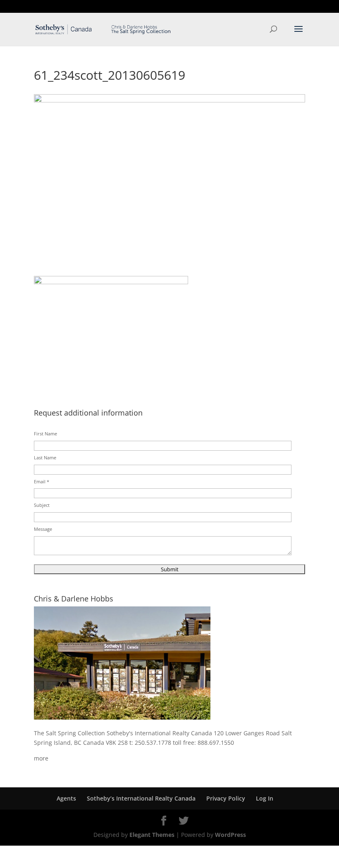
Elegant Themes (151, 835)
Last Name (45, 457)
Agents (66, 798)
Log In (264, 798)
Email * (41, 481)
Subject (42, 505)
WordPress (230, 835)
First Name (45, 433)
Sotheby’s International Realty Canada (141, 798)
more (41, 758)
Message (43, 529)
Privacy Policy (225, 798)
